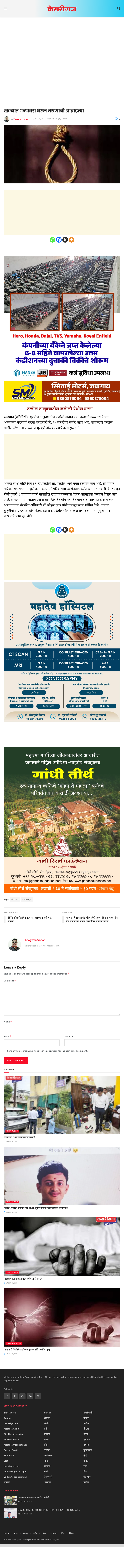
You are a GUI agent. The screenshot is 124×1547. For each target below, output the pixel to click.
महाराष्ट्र (86, 1445)
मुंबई (85, 1455)
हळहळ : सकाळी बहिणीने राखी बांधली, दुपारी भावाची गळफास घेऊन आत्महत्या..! (36, 1208)
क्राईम (51, 119)
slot (6, 1461)
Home (6, 1533)
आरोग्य (47, 1418)
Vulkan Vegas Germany (15, 1477)
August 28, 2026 (11, 1141)
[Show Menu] (5, 8)
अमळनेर (47, 1413)
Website (68, 1036)
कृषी (45, 1429)
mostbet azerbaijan (14, 1434)
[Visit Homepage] (62, 8)
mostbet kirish (11, 1439)
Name (8, 1022)
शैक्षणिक (87, 1477)
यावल (85, 1461)
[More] (71, 240)
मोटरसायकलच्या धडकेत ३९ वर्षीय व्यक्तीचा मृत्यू (23, 1279)
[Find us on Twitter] (15, 1396)
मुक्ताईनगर (87, 1450)
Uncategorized (13, 1343)
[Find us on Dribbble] (38, 1396)
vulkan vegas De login (15, 1471)
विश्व (85, 1471)
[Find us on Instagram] (22, 1396)
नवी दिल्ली (88, 1413)
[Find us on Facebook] (7, 1396)
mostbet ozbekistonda (15, 1445)
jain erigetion (11, 1423)
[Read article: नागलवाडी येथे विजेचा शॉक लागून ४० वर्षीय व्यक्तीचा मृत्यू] (62, 1317)
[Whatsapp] (52, 240)
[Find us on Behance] (30, 1396)
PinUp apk (9, 1455)
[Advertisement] (62, 45)
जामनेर (47, 1471)
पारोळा (86, 1423)
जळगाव (64, 119)
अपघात (7, 1482)
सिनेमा (86, 1482)
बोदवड (86, 1429)
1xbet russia (12, 1131)
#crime (15, 899)
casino (7, 1418)
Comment (10, 981)
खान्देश (57, 119)
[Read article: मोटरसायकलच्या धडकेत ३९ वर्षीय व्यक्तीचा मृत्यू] (62, 1246)
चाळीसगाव (48, 1455)
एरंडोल (47, 1423)
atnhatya (26, 899)
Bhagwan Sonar (20, 119)
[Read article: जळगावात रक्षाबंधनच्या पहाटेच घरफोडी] (62, 1105)
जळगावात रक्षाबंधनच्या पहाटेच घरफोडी (19, 1137)
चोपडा (46, 1461)
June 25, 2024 (39, 119)
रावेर (85, 1466)
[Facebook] (59, 240)
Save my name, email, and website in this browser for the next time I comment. (47, 1051)
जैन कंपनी (48, 1477)
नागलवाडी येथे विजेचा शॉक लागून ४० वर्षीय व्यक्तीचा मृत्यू (27, 1350)
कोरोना (47, 1434)
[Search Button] (118, 8)
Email (7, 1036)
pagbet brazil (11, 1450)
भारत (85, 1434)
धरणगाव (47, 1482)
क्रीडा (46, 1445)
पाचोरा (86, 1418)
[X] (65, 240)
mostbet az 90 (11, 1429)
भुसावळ (86, 1439)
